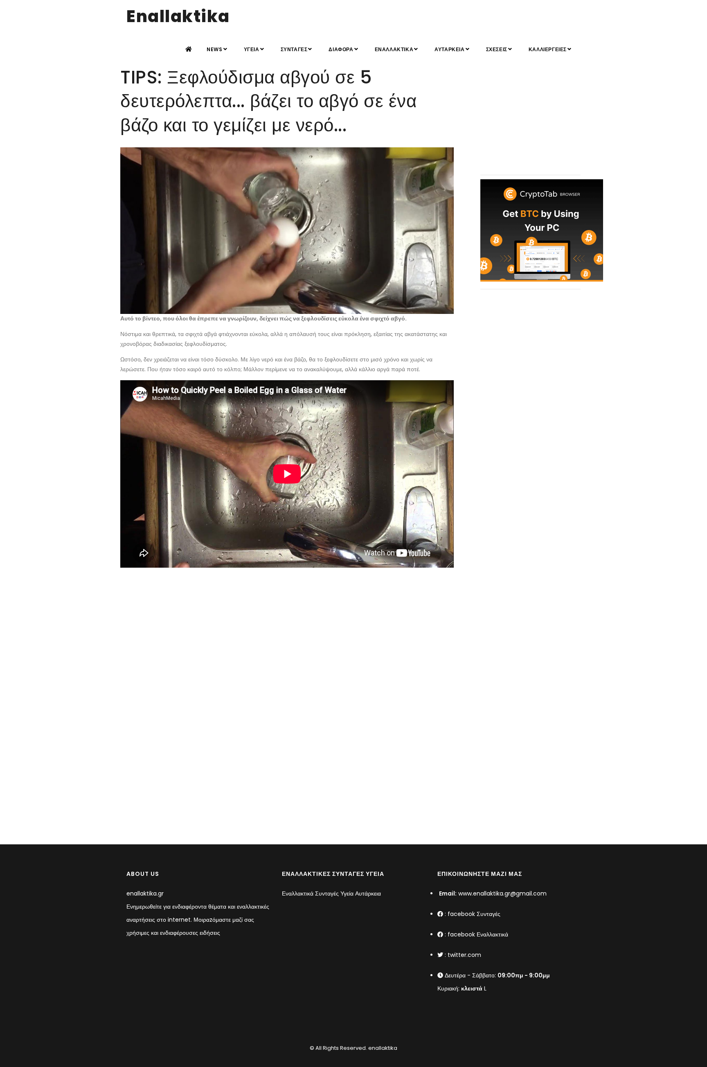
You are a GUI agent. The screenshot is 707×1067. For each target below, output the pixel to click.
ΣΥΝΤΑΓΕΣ (294, 49)
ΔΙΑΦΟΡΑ (341, 49)
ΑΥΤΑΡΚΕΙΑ (449, 49)
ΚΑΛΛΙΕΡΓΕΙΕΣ (548, 49)
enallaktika (382, 1048)
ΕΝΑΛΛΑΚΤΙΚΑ (394, 49)
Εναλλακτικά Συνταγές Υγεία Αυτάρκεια (331, 893)
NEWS (214, 49)
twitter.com (464, 955)
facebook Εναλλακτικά (478, 934)
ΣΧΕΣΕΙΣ (496, 49)
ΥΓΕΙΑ (251, 49)
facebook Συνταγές (474, 914)
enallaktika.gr (145, 893)
